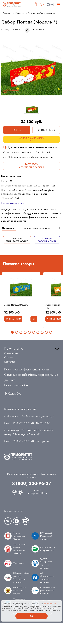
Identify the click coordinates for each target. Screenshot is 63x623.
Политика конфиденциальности (26, 369)
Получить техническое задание (17, 239)
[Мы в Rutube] (25, 521)
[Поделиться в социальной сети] (27, 30)
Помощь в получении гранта (47, 239)
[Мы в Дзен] (16, 521)
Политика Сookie (16, 385)
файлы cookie (50, 604)
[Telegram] (48, 4)
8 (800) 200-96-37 (37, 4)
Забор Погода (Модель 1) (16, 306)
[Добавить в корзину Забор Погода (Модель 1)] (33, 319)
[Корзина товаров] (42, 4)
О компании (11, 353)
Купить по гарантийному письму (31, 139)
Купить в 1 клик (46, 130)
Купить (17, 130)
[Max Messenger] (52, 4)
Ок (31, 616)
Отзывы (8, 357)
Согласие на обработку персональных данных (31, 377)
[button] (12, 332)
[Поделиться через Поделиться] (27, 30)
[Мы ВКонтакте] (8, 521)
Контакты (9, 361)
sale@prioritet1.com (37, 493)
